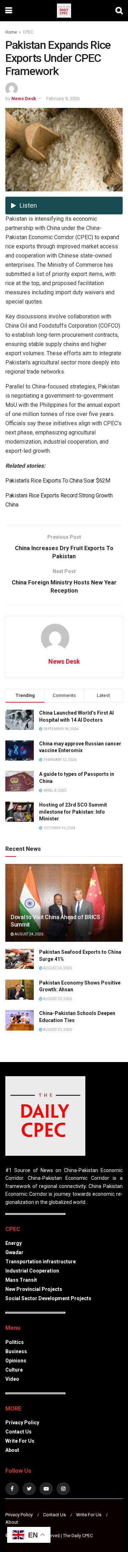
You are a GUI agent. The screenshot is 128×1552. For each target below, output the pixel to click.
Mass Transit (21, 1280)
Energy (13, 1243)
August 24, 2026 (28, 934)
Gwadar (14, 1252)
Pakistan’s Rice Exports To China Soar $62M (57, 480)
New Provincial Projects (33, 1289)
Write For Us (19, 1441)
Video (12, 1379)
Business (16, 1351)
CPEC (28, 32)
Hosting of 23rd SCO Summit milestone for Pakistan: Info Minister (73, 811)
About (12, 1450)
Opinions (15, 1360)
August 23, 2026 (57, 999)
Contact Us (18, 1432)
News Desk (23, 98)
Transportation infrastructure (40, 1261)
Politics (14, 1342)
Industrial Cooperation (32, 1271)
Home (11, 32)
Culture (14, 1370)
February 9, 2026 (63, 98)
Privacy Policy (22, 1422)
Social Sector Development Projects (48, 1298)
